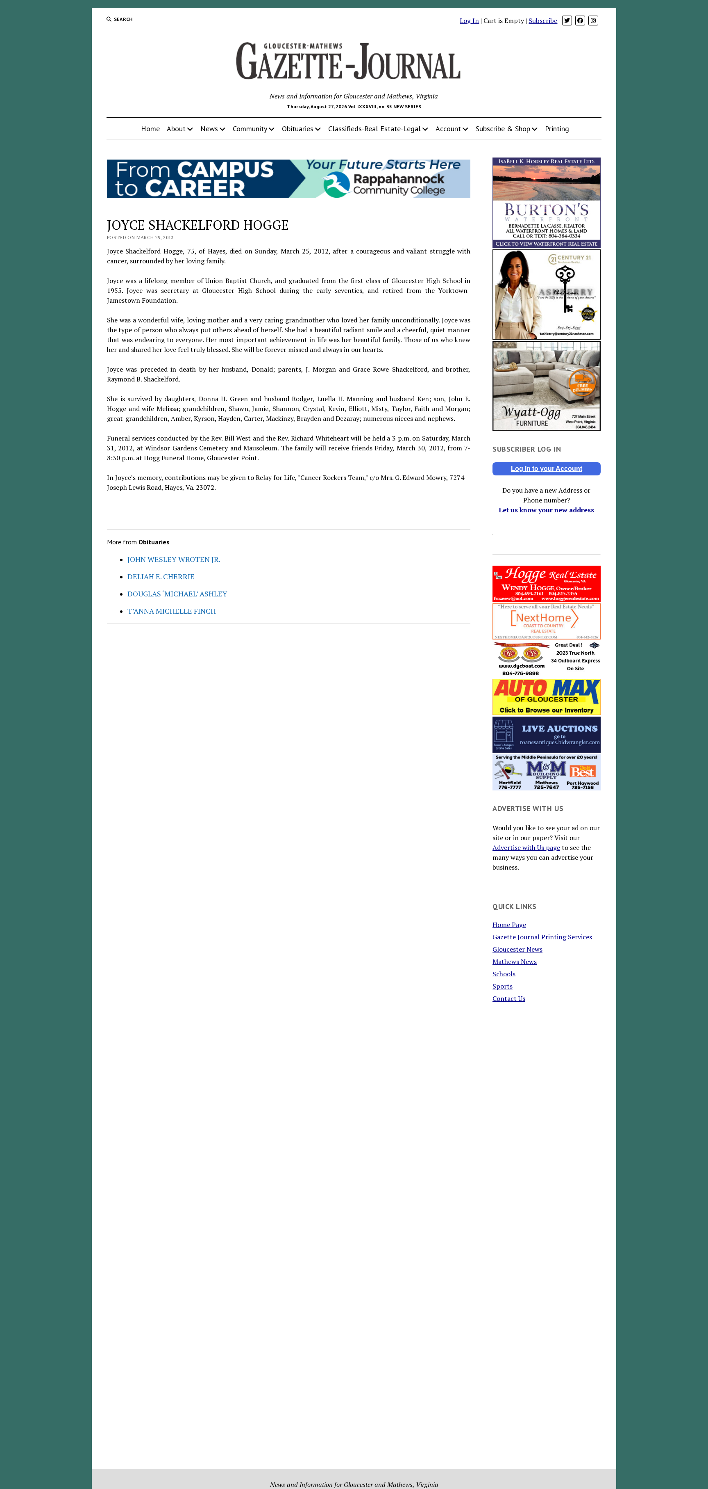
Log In (469, 20)
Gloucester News (517, 949)
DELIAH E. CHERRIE (161, 576)
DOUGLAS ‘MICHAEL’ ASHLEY (177, 593)
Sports (502, 986)
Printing (557, 128)
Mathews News (514, 961)
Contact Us (508, 998)
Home (150, 128)
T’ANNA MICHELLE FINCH (171, 611)
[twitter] (567, 20)
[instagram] (593, 20)
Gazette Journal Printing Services (542, 936)
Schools (503, 973)
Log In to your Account (546, 468)
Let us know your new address (546, 509)
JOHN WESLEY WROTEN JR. (173, 559)
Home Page (509, 924)
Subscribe (543, 20)
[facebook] (580, 20)
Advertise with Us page (526, 847)
